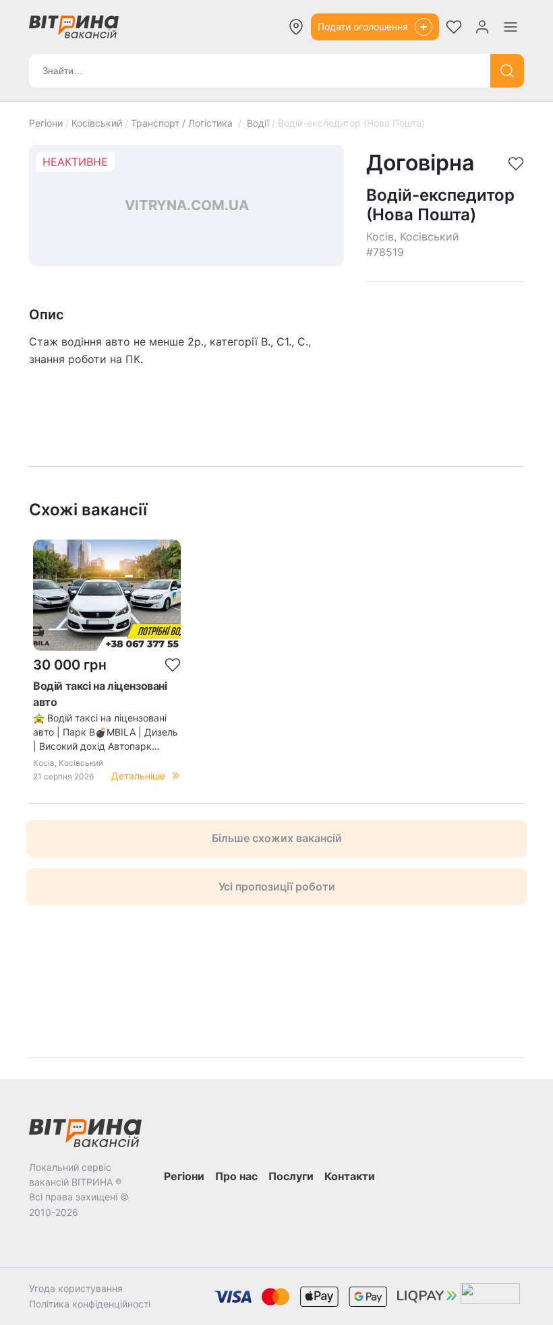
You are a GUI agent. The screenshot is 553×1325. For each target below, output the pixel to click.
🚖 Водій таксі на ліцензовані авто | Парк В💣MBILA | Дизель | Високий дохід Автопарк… (105, 732)
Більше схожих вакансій (277, 838)
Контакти (349, 1176)
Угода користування (76, 1288)
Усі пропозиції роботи (277, 886)
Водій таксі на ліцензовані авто (100, 694)
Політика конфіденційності (89, 1304)
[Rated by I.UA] (490, 1296)
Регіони (46, 123)
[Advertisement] (445, 353)
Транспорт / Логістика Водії (200, 123)
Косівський (96, 123)
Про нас (236, 1176)
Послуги (291, 1176)
